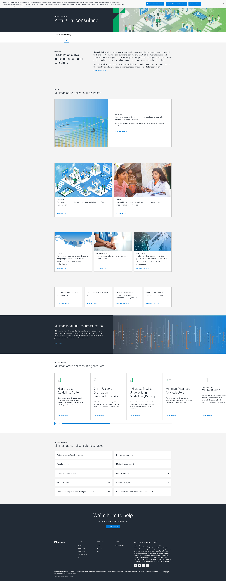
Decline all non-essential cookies (176, 4)
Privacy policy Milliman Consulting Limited (115, 571)
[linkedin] (139, 565)
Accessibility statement (72, 573)
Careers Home (119, 545)
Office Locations (82, 555)
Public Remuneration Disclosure (60, 573)
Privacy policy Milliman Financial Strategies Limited (85, 571)
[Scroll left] (55, 423)
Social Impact (81, 548)
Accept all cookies (194, 4)
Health (98, 545)
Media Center (82, 551)
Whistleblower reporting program (131, 571)
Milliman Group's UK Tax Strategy (152, 571)
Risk (98, 551)
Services (84, 40)
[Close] (223, 4)
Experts (80, 558)
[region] (113, 4)
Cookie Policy (28, 6)
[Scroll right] (59, 423)
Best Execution (141, 571)
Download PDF (120, 131)
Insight (66, 40)
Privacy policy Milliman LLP (101, 571)
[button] (113, 123)
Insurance (99, 548)
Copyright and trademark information (61, 571)
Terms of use (72, 571)
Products (75, 40)
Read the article (141, 268)
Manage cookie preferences (155, 4)
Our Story (80, 545)
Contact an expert (99, 71)
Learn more (58, 344)
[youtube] (143, 565)
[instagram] (147, 565)
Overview (57, 40)
